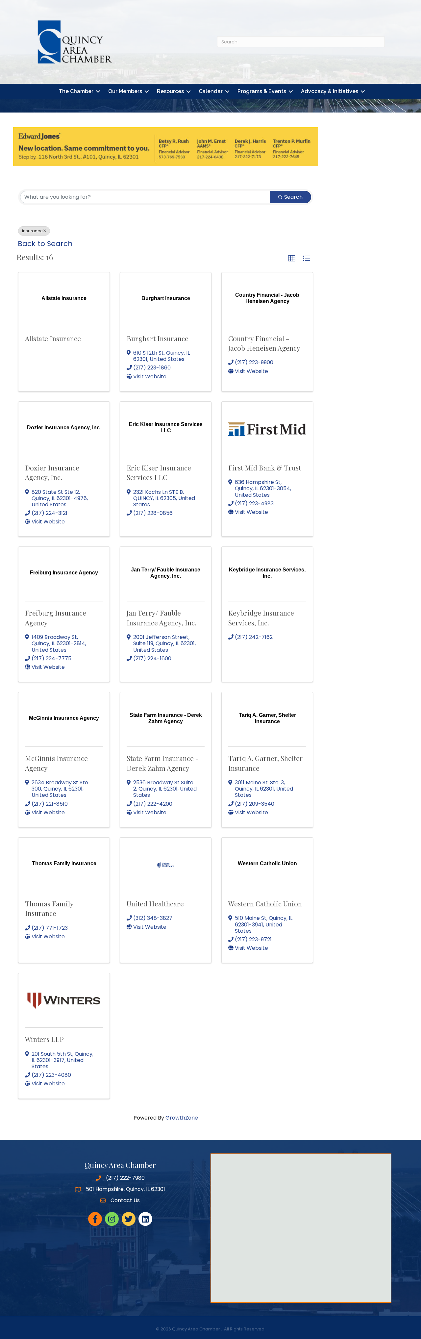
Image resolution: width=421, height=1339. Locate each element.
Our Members (125, 91)
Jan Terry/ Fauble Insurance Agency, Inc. (161, 617)
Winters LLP (44, 1039)
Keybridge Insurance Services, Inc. (261, 617)
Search (293, 197)
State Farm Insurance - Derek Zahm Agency (163, 762)
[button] (291, 258)
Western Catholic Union (265, 903)
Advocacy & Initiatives (329, 91)
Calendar (211, 91)
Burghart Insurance (157, 338)
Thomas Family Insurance (49, 908)
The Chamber (76, 91)
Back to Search (45, 244)
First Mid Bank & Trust (264, 467)
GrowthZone (181, 1118)
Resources (170, 91)
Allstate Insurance (53, 338)
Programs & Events (261, 91)
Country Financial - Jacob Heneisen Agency (264, 343)
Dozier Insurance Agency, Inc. (52, 472)
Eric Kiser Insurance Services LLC (159, 472)
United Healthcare (155, 903)
